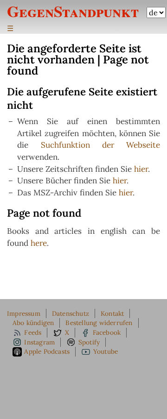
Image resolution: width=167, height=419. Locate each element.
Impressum (23, 313)
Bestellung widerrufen (98, 323)
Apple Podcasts (47, 351)
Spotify (89, 342)
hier (141, 169)
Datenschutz (70, 313)
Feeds (32, 332)
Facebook (107, 332)
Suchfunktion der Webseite (101, 145)
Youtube (105, 351)
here (39, 243)
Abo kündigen (33, 323)
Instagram (39, 342)
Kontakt (112, 313)
